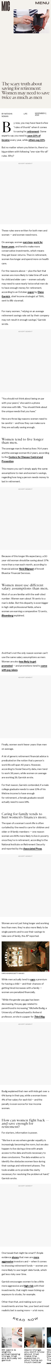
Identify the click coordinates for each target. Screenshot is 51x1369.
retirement (33, 131)
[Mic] (6, 6)
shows (15, 1257)
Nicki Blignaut (26, 569)
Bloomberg (7, 615)
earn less (28, 242)
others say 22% (36, 140)
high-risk (29, 1286)
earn (32, 979)
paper (31, 292)
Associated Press (32, 848)
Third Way (39, 1016)
